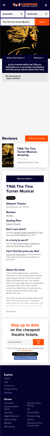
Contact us (9, 385)
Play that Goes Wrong (34, 404)
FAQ (6, 382)
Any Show (8, 403)
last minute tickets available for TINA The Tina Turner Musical (23, 244)
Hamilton (8, 412)
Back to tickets (24, 179)
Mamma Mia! (10, 419)
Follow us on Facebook (25, 358)
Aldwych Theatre (13, 224)
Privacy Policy (10, 389)
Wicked (30, 419)
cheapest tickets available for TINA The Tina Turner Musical (24, 233)
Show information (15, 58)
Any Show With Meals (11, 407)
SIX (28, 409)
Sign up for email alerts (16, 254)
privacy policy (27, 350)
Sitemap (8, 392)
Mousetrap (9, 426)
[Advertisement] (25, 106)
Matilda (7, 423)
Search (42, 22)
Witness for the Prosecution (34, 424)
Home (7, 378)
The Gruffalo (33, 412)
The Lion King (33, 416)
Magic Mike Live (11, 416)
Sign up (38, 342)
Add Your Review (36, 138)
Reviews (9, 215)
